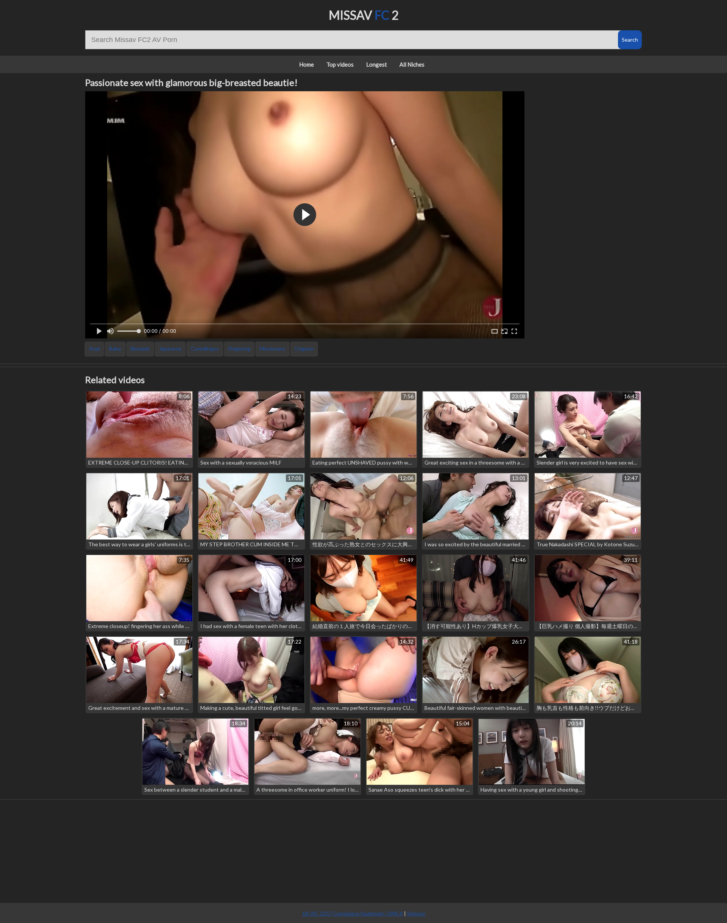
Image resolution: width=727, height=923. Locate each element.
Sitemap (416, 914)
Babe (115, 348)
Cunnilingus (205, 348)
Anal (94, 348)
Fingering (239, 348)
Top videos (340, 64)
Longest (376, 64)
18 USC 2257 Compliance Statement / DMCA (352, 914)
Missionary (272, 348)
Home (306, 64)
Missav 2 (364, 15)
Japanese (170, 348)
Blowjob (140, 348)
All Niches (411, 64)
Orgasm (304, 348)
